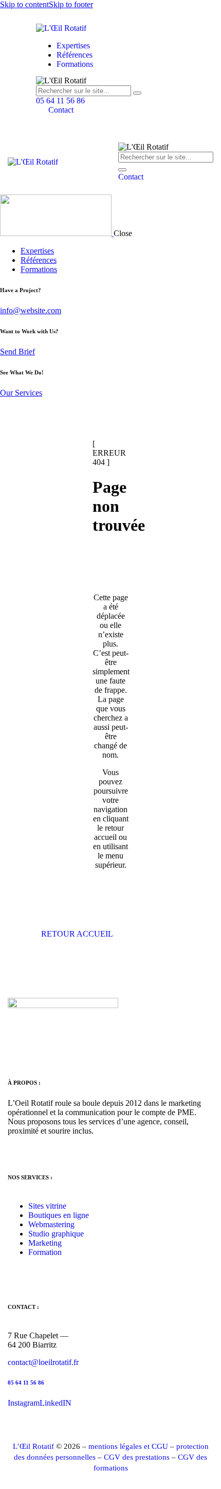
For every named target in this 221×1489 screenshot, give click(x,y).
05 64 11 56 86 (26, 1382)
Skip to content (24, 4)
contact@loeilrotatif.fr (43, 1362)
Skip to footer (71, 4)
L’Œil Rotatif (33, 1446)
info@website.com (30, 310)
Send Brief (17, 351)
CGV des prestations (137, 1457)
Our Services (21, 392)
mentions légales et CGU (128, 1446)
